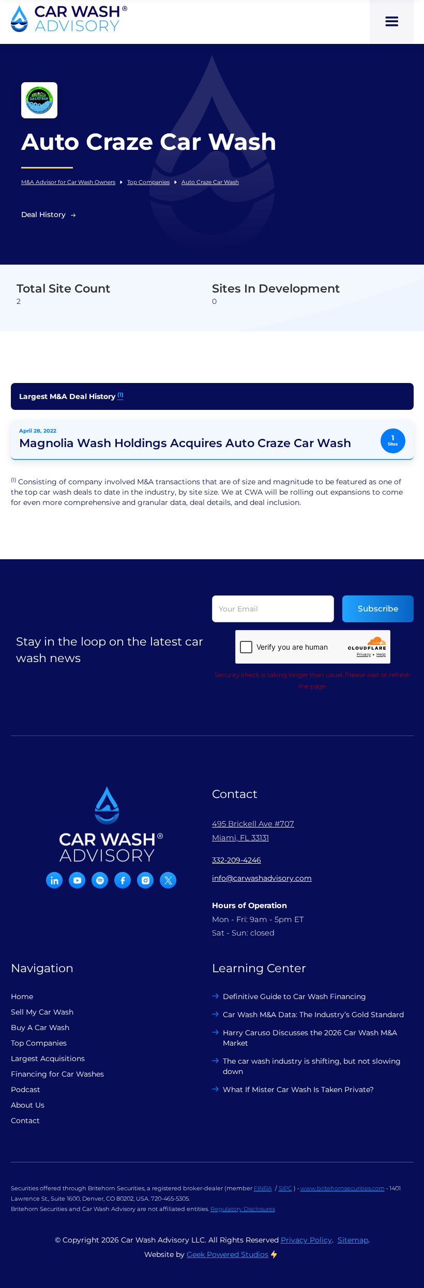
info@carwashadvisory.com (262, 878)
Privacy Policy (306, 1240)
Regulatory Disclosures (242, 1209)
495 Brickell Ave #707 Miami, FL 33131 (253, 830)
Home (22, 996)
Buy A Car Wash (40, 1027)
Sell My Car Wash (42, 1012)
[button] (392, 22)
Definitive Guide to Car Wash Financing (294, 996)
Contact (25, 1120)
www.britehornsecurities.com (342, 1188)
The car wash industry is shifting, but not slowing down (312, 1066)
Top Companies (148, 182)
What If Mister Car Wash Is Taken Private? (298, 1089)
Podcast (25, 1089)
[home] (69, 18)
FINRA (263, 1188)
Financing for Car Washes (57, 1074)
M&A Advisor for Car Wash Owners (68, 182)
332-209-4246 (236, 860)
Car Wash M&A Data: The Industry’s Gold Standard (313, 1014)
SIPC (285, 1188)
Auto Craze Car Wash (210, 182)
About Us (27, 1105)
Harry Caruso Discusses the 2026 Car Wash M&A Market (310, 1038)
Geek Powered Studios (227, 1254)
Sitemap (353, 1240)
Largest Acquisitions (48, 1058)
